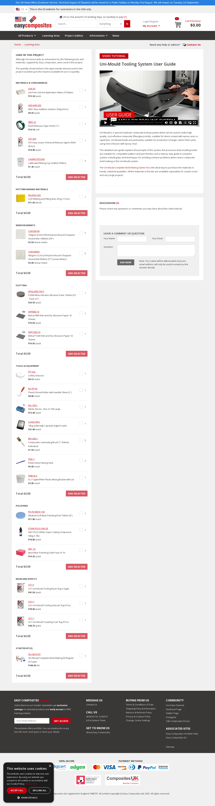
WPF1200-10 (34, 332)
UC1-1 (31, 618)
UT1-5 (31, 584)
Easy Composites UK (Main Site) (182, 733)
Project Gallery (74, 35)
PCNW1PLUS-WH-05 (38, 528)
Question (108, 246)
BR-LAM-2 (33, 438)
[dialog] (28, 782)
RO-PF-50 (32, 388)
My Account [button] (150, 25)
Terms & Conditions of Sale (140, 704)
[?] (125, 17)
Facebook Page (174, 709)
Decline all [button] (39, 790)
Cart (187, 20)
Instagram (171, 717)
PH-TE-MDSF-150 (36, 511)
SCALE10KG (34, 421)
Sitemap (170, 746)
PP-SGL (32, 371)
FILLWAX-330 (34, 195)
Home (17, 44)
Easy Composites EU (176, 737)
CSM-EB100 (33, 231)
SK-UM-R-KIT (34, 654)
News (116, 35)
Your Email (157, 238)
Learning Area (50, 35)
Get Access (61, 721)
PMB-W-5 (32, 475)
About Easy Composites (98, 732)
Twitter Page (172, 713)
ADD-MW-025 (34, 105)
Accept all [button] (17, 790)
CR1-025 (32, 138)
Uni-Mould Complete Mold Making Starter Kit (126, 167)
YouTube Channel (175, 705)
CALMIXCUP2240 (36, 159)
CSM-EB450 (33, 251)
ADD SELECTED (76, 177)
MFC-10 (31, 548)
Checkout (195, 20)
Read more (30, 783)
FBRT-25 (32, 122)
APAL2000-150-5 (36, 291)
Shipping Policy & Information (141, 708)
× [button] (50, 766)
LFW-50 (31, 88)
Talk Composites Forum (178, 721)
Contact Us (193, 44)
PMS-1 (31, 459)
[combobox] (76, 24)
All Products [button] (25, 35)
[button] (178, 22)
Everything (105, 23)
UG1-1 (31, 601)
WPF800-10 (33, 311)
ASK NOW (125, 262)
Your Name (109, 238)
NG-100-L (32, 405)
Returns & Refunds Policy (139, 712)
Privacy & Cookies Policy (138, 716)
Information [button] (97, 35)
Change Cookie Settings (138, 720)
